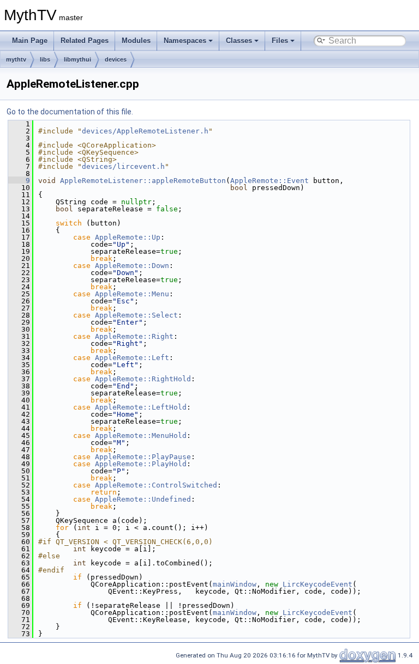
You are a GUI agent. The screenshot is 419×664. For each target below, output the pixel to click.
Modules (136, 40)
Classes (239, 40)
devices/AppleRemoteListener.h (145, 131)
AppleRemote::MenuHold (141, 435)
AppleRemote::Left (132, 358)
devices (116, 59)
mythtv (16, 59)
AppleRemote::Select (136, 315)
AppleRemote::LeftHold (141, 407)
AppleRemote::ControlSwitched (156, 485)
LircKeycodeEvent (317, 584)
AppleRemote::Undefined (143, 499)
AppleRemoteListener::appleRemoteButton (143, 180)
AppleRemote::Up (127, 237)
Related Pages (85, 40)
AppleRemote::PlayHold (141, 464)
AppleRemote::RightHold (143, 379)
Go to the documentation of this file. (70, 111)
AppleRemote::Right (134, 336)
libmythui (77, 59)
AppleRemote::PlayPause (143, 457)
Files (280, 40)
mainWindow (234, 584)
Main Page (29, 40)
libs (45, 59)
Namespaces (185, 40)
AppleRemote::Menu (132, 294)
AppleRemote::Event (269, 180)
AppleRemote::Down (132, 265)
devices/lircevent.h (123, 166)
